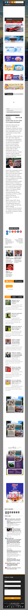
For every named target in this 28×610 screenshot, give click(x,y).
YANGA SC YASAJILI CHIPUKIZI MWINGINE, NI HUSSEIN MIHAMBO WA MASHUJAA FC (16, 354)
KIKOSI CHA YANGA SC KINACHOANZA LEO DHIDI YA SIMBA (16, 328)
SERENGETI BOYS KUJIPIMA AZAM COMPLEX (15, 302)
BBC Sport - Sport (10, 527)
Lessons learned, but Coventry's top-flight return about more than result (16, 530)
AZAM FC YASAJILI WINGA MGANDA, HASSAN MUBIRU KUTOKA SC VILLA (15, 341)
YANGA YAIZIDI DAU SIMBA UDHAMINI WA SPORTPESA (12, 565)
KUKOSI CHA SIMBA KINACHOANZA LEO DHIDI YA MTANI (16, 368)
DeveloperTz (18, 605)
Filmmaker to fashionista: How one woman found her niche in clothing (13, 560)
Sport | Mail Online (10, 538)
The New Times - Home (11, 558)
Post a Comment (10, 289)
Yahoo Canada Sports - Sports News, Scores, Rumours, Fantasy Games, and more (14, 520)
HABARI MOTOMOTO (9, 115)
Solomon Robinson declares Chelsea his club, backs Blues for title (14, 552)
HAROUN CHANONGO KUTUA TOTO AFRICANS (16, 315)
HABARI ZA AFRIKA (10, 110)
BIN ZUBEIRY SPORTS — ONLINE (13, 563)
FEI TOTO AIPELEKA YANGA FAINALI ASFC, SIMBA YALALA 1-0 (16, 382)
